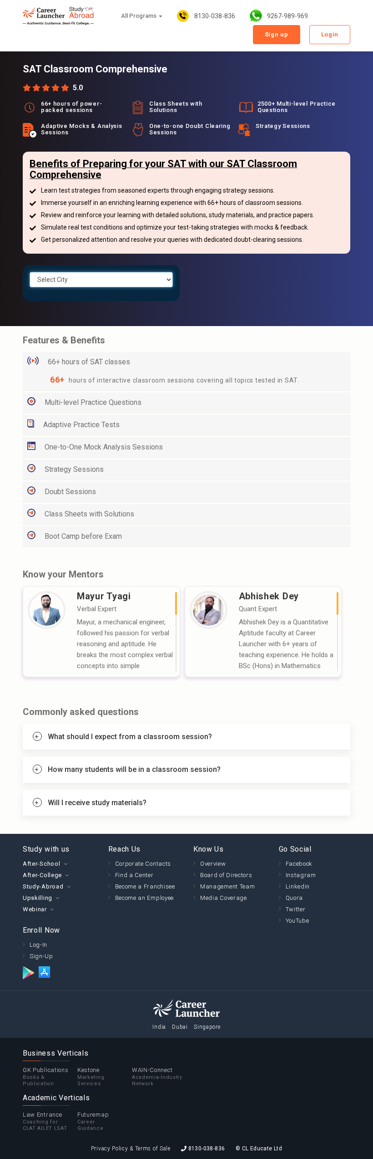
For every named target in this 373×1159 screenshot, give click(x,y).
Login (330, 34)
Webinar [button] (35, 909)
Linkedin (298, 886)
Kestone (90, 1077)
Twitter (296, 909)
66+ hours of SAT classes (89, 361)
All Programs (139, 15)
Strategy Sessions (74, 469)
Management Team (227, 886)
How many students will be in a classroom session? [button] (134, 769)
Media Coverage (223, 897)
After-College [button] (42, 875)
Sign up (276, 34)
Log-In (38, 944)
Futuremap (93, 1121)
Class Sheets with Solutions (89, 514)
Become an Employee (144, 897)
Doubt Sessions (70, 491)
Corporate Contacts (143, 863)
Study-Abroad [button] (43, 886)
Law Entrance (45, 1121)
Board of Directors (226, 875)
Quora (294, 897)
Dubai (180, 1027)
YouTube (297, 920)
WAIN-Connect (157, 1077)
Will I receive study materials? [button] (97, 802)
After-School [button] (41, 863)
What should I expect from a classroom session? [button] (130, 736)
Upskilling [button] (37, 897)
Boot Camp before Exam (83, 536)
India (159, 1027)
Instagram (301, 875)
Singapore (207, 1027)
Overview (213, 863)
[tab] (186, 737)
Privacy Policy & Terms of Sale (131, 1148)
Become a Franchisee (145, 886)
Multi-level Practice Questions (93, 402)
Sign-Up (41, 956)
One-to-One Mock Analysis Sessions (104, 447)
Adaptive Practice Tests (81, 424)
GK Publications (46, 1077)
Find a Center (134, 875)
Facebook (299, 863)
